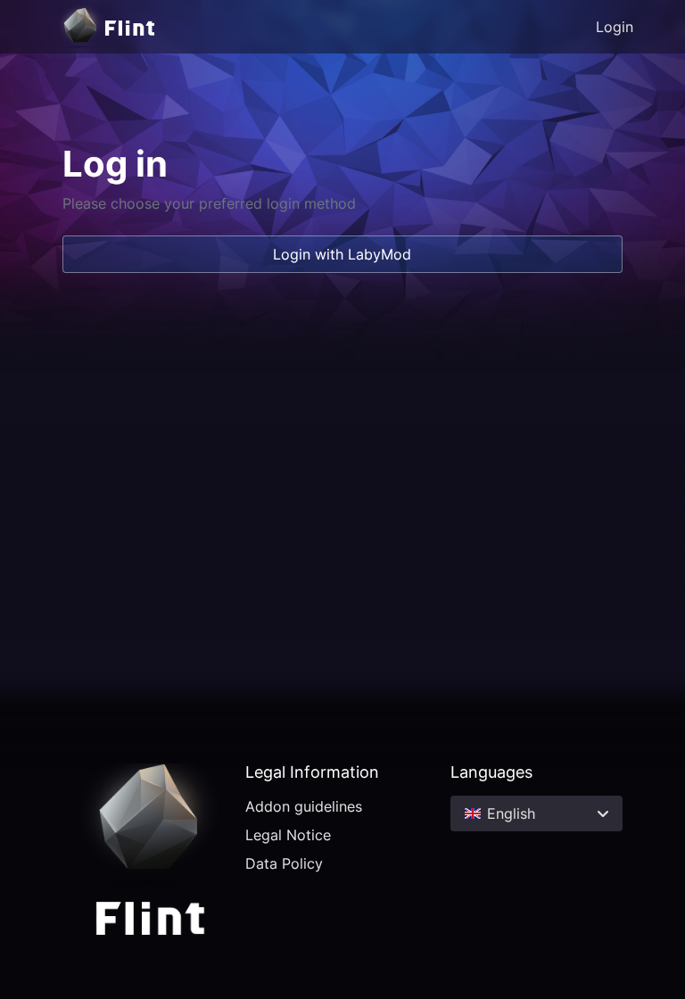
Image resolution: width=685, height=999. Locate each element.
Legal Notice (288, 835)
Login (614, 27)
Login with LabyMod (342, 254)
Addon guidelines (303, 806)
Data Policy (284, 863)
